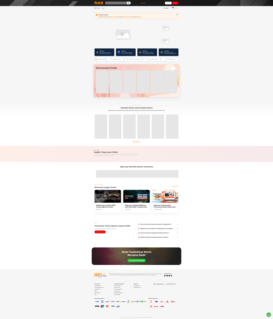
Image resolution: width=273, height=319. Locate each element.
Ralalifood (145, 51)
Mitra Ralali (96, 150)
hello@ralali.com (159, 284)
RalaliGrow (101, 51)
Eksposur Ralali (99, 184)
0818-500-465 (172, 284)
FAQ (96, 222)
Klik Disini (138, 17)
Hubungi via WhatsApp (137, 260)
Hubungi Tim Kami (100, 231)
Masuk (168, 3)
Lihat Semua (136, 141)
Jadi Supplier (165, 8)
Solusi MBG (166, 51)
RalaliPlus (123, 51)
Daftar (175, 3)
